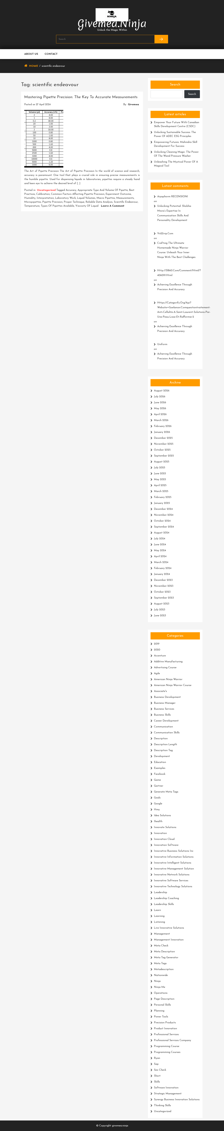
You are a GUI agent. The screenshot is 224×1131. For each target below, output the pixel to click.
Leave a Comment (112, 206)
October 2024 (162, 521)
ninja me (159, 987)
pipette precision (52, 202)
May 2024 (160, 550)
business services (164, 709)
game (157, 780)
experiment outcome (118, 194)
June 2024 (160, 544)
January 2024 (162, 574)
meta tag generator (166, 957)
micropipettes (32, 202)
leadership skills (164, 904)
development (162, 756)
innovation (160, 833)
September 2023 (164, 598)
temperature (32, 206)
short (157, 1076)
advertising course (165, 667)
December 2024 (163, 509)
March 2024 (161, 562)
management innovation (168, 939)
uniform (162, 344)
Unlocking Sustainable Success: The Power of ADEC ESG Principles (175, 134)
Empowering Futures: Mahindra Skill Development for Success (175, 144)
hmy (157, 809)
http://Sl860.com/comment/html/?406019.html (177, 273)
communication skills (167, 732)
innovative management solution (174, 868)
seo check (160, 1070)
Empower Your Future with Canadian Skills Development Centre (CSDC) (176, 124)
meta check (161, 945)
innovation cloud (164, 839)
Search (175, 84)
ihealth (158, 821)
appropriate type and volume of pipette (103, 190)
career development (166, 721)
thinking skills (162, 1105)
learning (159, 916)
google (158, 803)
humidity (29, 198)
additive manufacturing (168, 661)
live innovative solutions (169, 928)
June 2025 (160, 473)
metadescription (163, 969)
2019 (156, 644)
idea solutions (162, 815)
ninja (157, 981)
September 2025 (164, 456)
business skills (162, 715)
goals (157, 797)
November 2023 (163, 586)
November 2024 (163, 515)
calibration (43, 194)
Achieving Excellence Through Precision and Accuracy (174, 287)
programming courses (167, 1052)
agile (157, 673)
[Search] (161, 39)
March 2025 (161, 491)
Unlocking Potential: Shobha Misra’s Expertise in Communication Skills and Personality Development (174, 213)
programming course (166, 1046)
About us (31, 54)
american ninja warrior (168, 679)
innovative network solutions (171, 874)
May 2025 (160, 479)
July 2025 (159, 467)
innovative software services (171, 880)
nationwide (161, 975)
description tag (163, 750)
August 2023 (161, 603)
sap (156, 1064)
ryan (157, 1058)
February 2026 (163, 426)
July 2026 (159, 396)
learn (157, 910)
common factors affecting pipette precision (77, 194)
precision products (165, 1022)
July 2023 (159, 609)
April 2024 (160, 556)
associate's (160, 691)
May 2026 (160, 408)
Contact (51, 54)
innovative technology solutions (173, 886)
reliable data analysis (99, 202)
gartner (158, 786)
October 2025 (162, 450)
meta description (164, 951)
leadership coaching (166, 898)
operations (160, 993)
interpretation (45, 198)
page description (164, 999)
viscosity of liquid (86, 206)
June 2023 (160, 615)
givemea (133, 104)
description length (165, 744)
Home (33, 66)
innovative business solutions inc (173, 851)
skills (157, 1082)
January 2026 (162, 432)
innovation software (166, 845)
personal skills (162, 1005)
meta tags (160, 963)
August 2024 (161, 532)
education (160, 762)
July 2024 (159, 538)
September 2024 (164, 527)
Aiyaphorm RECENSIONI (172, 196)
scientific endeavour (126, 202)
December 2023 (163, 580)
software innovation (166, 1087)
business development (167, 697)
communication (163, 726)
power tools (161, 1016)
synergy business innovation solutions (177, 1099)
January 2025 (162, 503)
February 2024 (162, 568)
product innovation (165, 1028)
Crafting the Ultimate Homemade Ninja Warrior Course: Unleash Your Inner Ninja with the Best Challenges (176, 250)
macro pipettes (106, 198)
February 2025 (162, 497)
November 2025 (163, 444)
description (161, 738)
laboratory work (65, 198)
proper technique (74, 202)
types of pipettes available (57, 206)
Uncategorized (46, 190)
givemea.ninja (112, 23)
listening (159, 922)
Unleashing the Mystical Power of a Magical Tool (176, 164)
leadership (160, 892)
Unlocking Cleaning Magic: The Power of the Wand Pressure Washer (176, 154)
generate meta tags (166, 792)
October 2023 (162, 592)
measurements (125, 198)
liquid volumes (86, 198)
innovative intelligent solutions (172, 863)
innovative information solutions (173, 857)
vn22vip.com (165, 233)
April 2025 (160, 485)
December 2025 (163, 438)
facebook (159, 774)
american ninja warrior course (172, 685)
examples (159, 768)
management (162, 934)
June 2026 (160, 402)
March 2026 (161, 420)
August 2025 (161, 461)
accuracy (71, 190)
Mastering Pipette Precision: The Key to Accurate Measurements (80, 97)
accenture (160, 655)
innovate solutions (165, 827)
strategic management (168, 1093)
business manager (164, 703)
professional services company (172, 1040)
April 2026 (160, 414)
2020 (157, 650)
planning (159, 1011)
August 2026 (161, 390)
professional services (166, 1034)
